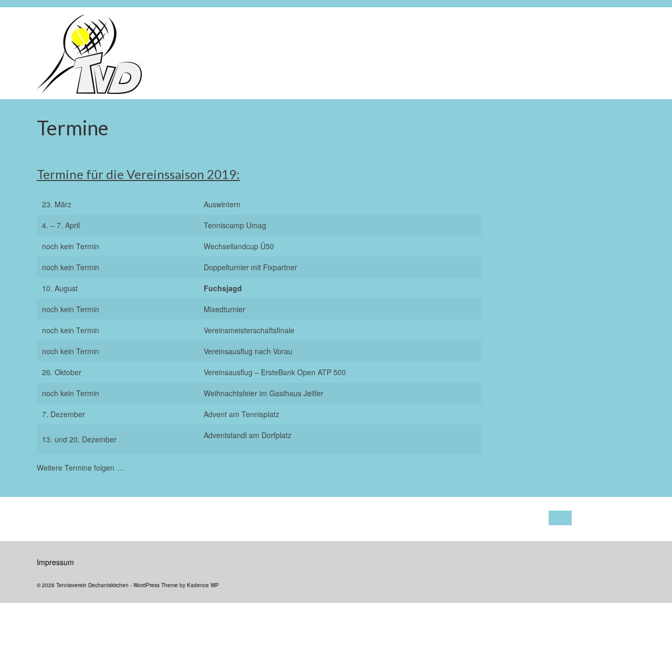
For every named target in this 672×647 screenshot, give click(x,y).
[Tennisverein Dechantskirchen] (182, 53)
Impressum (55, 562)
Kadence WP (203, 585)
